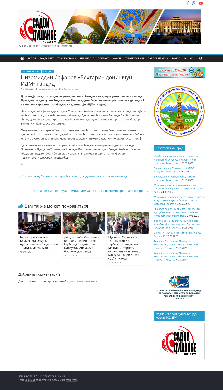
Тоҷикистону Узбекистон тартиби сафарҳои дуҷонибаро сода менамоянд (72, 176)
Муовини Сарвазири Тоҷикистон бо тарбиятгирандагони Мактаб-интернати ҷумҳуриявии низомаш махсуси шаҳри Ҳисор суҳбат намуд (124, 247)
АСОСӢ (32, 58)
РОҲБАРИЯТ (47, 58)
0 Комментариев (70, 89)
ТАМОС (176, 58)
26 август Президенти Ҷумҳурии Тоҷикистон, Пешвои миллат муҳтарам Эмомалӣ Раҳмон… (176, 245)
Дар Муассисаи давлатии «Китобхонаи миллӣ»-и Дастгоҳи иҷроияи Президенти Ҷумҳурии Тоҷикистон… (177, 224)
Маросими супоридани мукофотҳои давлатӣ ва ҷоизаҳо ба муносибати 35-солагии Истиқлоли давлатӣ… (179, 200)
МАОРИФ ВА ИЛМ (31, 71)
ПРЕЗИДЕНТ (87, 58)
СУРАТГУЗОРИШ (134, 58)
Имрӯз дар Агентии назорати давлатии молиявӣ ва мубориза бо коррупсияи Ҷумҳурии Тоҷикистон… (176, 160)
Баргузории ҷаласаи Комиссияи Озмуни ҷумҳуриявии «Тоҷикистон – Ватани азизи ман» (39, 242)
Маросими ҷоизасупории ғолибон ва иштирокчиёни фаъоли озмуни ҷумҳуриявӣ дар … (179, 188)
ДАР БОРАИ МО (157, 58)
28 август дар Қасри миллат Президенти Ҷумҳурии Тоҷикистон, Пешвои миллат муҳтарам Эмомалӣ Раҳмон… (177, 212)
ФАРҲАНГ (47, 71)
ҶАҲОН (116, 58)
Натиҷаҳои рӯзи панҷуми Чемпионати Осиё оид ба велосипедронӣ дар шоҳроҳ (90, 191)
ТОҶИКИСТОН (65, 58)
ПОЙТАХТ (103, 58)
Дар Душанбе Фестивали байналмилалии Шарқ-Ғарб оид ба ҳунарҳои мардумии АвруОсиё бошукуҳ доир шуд (81, 244)
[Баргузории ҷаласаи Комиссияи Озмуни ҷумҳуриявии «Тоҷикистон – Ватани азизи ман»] (39, 213)
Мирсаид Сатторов (48, 89)
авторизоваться (87, 281)
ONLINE (188, 58)
